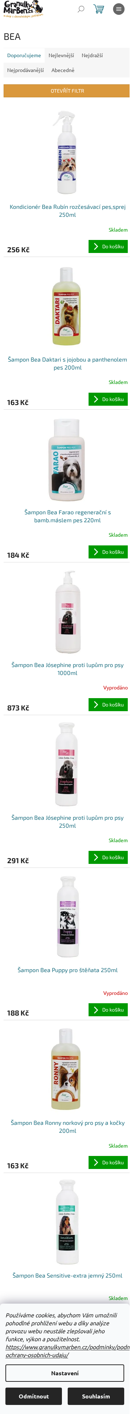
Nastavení (65, 1373)
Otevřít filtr (67, 91)
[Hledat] (81, 9)
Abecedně (63, 70)
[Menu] (119, 9)
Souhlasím (96, 1396)
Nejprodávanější (25, 70)
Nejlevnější (61, 55)
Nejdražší (92, 55)
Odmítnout (34, 1396)
